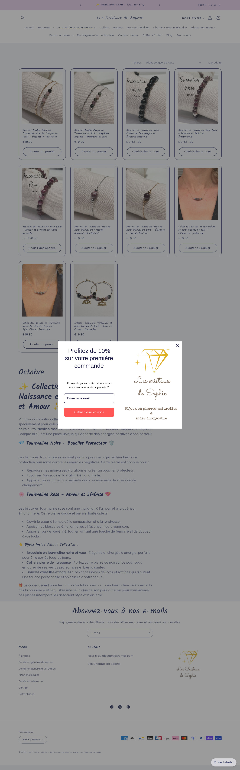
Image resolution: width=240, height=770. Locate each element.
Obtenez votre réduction (89, 412)
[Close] (177, 345)
